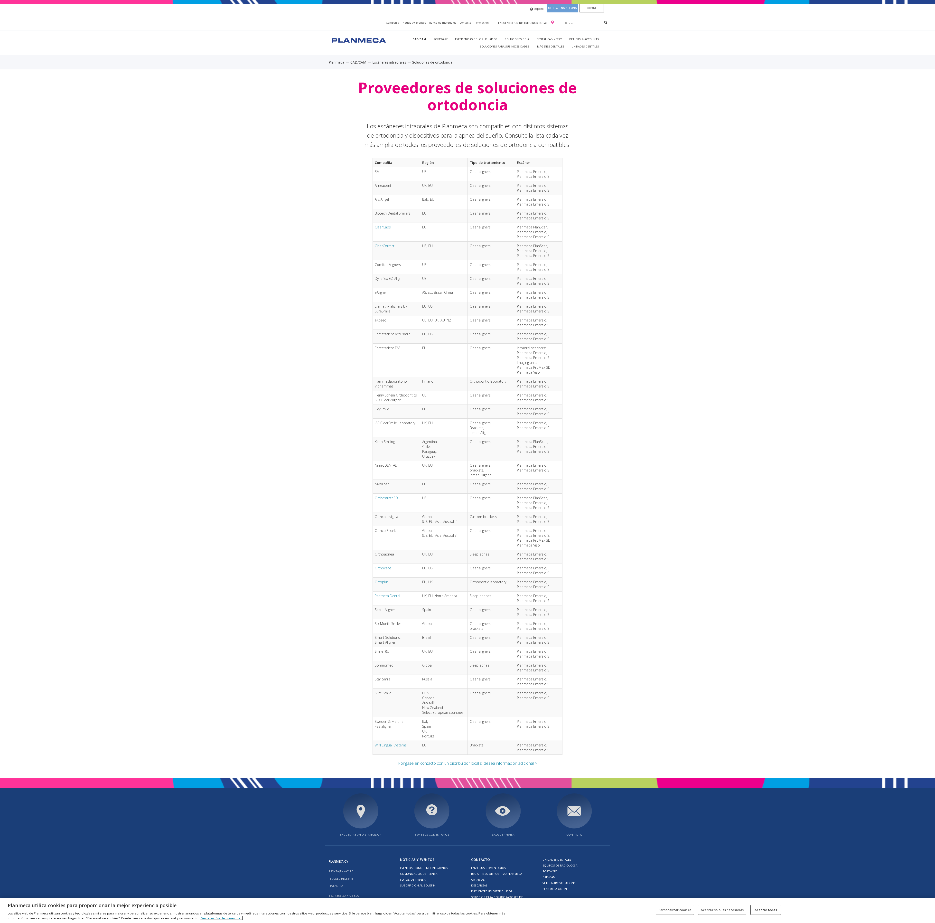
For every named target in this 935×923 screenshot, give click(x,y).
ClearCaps (383, 227)
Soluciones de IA (517, 39)
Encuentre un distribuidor (360, 834)
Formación (482, 22)
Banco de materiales (442, 22)
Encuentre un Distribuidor (492, 891)
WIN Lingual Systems (391, 745)
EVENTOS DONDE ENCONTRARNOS (424, 868)
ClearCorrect (384, 246)
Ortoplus (382, 582)
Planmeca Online (555, 889)
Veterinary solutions (559, 883)
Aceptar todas (766, 910)
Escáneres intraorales (389, 62)
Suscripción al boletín (417, 885)
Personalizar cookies (674, 910)
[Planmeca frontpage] (358, 40)
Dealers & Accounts (584, 39)
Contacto (465, 22)
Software (440, 39)
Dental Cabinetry (549, 39)
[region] (467, 910)
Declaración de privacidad (221, 918)
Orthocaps (383, 568)
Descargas (479, 885)
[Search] (606, 22)
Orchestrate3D (386, 498)
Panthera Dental (387, 595)
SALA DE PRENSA (503, 834)
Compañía (392, 22)
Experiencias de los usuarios (476, 39)
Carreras (478, 879)
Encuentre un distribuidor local (523, 23)
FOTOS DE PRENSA (412, 879)
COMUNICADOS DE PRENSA (418, 874)
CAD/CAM (419, 39)
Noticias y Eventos (414, 22)
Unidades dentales (585, 46)
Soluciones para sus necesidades (504, 46)
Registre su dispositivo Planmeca (496, 874)
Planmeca (336, 62)
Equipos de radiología (559, 865)
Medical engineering (562, 8)
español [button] (539, 8)
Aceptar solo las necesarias (722, 910)
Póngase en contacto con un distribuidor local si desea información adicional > (467, 763)
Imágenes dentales (550, 46)
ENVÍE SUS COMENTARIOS (431, 834)
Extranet (592, 8)
